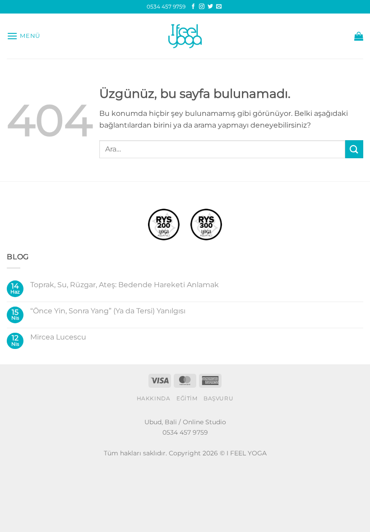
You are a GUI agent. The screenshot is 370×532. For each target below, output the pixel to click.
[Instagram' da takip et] (201, 7)
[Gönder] (354, 149)
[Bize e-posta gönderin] (219, 7)
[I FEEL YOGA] (185, 36)
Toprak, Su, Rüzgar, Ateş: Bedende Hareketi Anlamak (124, 284)
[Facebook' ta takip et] (193, 7)
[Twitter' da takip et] (210, 7)
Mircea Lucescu (58, 337)
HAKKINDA (154, 398)
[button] (23, 36)
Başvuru (218, 398)
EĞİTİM (187, 398)
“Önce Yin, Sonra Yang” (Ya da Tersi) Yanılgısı (107, 311)
